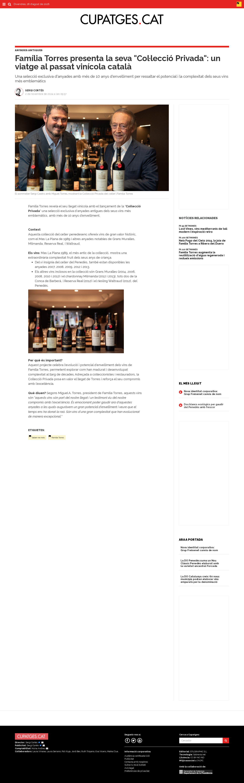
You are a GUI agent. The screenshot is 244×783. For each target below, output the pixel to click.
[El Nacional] (239, 3)
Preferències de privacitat (136, 771)
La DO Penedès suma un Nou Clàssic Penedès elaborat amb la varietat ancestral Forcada (200, 563)
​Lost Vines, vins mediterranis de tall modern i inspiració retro (203, 230)
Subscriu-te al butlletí (135, 765)
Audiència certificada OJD (137, 756)
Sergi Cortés (34, 90)
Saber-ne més (38, 437)
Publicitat (129, 759)
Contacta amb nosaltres (136, 762)
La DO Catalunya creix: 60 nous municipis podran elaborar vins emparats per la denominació (200, 579)
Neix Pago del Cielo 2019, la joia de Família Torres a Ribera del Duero (202, 242)
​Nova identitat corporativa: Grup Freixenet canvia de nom (202, 393)
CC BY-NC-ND (197, 757)
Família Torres (58, 437)
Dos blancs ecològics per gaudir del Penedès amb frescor (203, 406)
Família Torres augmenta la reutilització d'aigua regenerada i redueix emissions (201, 255)
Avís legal (129, 768)
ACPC (200, 760)
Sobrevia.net (199, 754)
